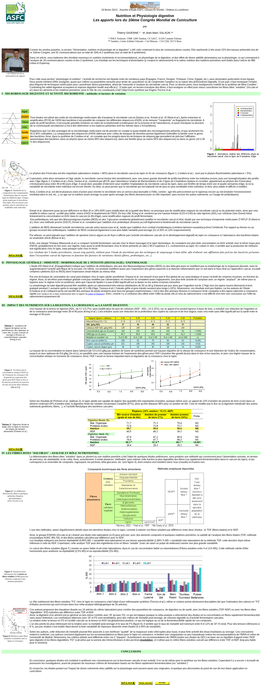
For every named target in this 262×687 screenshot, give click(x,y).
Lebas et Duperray (95, 294)
